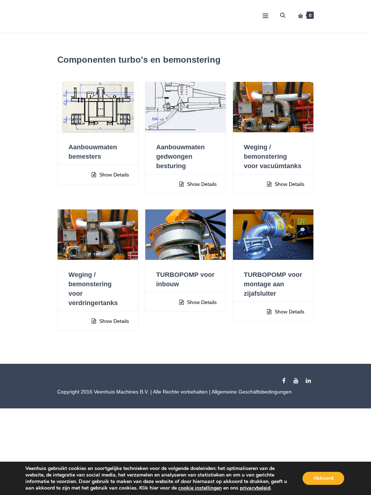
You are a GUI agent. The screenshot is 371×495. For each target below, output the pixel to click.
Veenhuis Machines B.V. (121, 392)
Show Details (113, 174)
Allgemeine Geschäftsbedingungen (252, 392)
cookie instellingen (200, 488)
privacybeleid (255, 487)
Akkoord (323, 478)
